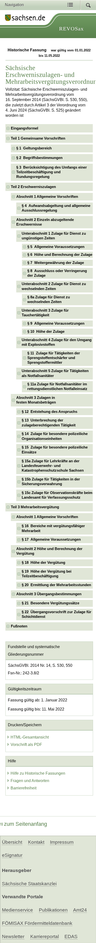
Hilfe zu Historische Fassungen (38, 773)
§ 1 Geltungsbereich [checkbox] (34, 148)
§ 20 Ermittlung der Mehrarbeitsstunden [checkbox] (56, 585)
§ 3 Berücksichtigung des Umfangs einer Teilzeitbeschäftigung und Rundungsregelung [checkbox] (51, 172)
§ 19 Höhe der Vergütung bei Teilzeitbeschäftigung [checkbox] (46, 573)
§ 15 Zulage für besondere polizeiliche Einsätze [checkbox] (55, 449)
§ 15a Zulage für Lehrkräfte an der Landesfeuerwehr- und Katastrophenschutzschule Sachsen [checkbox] (53, 466)
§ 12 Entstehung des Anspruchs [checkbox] (49, 412)
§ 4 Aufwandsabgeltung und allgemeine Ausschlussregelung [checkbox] (56, 208)
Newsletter (13, 936)
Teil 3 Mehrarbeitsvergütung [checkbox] (35, 507)
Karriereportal (44, 936)
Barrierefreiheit (23, 788)
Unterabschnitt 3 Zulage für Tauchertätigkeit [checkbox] (45, 312)
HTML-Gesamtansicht (30, 737)
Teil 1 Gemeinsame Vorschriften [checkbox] (38, 138)
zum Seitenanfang (25, 824)
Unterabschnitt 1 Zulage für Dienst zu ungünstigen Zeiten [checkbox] (54, 236)
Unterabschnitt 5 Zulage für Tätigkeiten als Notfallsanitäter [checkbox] (55, 373)
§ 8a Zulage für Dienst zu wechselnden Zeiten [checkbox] (48, 299)
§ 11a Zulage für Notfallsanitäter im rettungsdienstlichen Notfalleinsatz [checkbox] (57, 386)
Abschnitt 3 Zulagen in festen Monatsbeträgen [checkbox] (36, 400)
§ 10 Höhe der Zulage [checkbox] (45, 332)
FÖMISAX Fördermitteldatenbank (37, 923)
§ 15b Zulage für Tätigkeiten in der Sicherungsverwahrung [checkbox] (51, 481)
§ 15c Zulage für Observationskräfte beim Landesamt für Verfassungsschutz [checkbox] (57, 495)
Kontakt (36, 842)
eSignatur (12, 855)
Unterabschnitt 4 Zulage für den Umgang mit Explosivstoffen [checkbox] (57, 342)
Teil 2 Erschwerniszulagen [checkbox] (33, 187)
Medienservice (17, 910)
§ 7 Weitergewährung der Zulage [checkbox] (55, 263)
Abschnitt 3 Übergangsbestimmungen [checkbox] (48, 594)
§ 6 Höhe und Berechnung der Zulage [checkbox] (59, 255)
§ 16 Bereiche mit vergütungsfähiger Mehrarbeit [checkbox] (53, 528)
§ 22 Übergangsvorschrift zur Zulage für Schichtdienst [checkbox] (56, 614)
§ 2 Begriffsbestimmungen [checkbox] (39, 158)
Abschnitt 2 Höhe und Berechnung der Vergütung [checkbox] (49, 551)
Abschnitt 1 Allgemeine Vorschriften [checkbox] (47, 197)
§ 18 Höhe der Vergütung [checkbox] (43, 563)
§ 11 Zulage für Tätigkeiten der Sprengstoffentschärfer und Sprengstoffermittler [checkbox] (53, 358)
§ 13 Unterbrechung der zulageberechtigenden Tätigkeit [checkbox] (49, 422)
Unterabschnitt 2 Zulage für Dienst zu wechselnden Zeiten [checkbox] (54, 286)
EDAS (71, 936)
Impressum (62, 842)
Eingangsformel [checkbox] (24, 128)
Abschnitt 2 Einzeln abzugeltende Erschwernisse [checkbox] (45, 222)
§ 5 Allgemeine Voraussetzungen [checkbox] (55, 247)
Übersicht (12, 842)
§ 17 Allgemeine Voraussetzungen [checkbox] (51, 539)
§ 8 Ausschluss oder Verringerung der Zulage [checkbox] (57, 273)
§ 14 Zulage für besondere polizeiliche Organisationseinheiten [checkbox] (55, 436)
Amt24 (80, 910)
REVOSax (71, 29)
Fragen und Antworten (30, 781)
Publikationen (53, 910)
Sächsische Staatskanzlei (29, 883)
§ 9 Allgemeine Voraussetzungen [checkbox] (55, 323)
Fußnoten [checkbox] (19, 626)
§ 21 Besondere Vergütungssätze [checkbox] (50, 603)
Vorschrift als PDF (26, 744)
